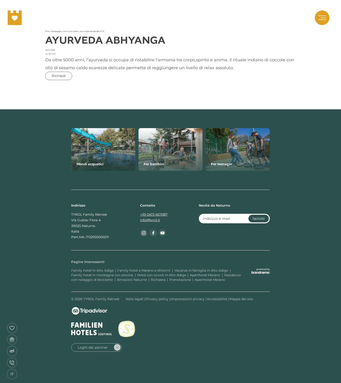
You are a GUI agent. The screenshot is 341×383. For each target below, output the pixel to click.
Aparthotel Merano (205, 275)
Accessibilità (217, 299)
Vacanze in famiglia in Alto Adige (201, 270)
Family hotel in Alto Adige (92, 270)
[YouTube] (162, 233)
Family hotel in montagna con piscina (102, 275)
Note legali (135, 299)
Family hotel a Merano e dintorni (144, 270)
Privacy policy (157, 299)
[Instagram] (144, 233)
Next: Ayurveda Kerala (85, 31)
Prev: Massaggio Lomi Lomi (59, 31)
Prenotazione (180, 280)
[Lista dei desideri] (12, 328)
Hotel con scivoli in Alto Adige (161, 275)
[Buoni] (12, 339)
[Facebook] (153, 233)
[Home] (14, 17)
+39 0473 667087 (153, 214)
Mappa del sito (241, 299)
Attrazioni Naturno (132, 280)
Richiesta (158, 280)
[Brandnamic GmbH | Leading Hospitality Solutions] (260, 271)
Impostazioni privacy (188, 299)
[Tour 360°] (12, 351)
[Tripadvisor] (89, 311)
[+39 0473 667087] (12, 362)
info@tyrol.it (150, 220)
